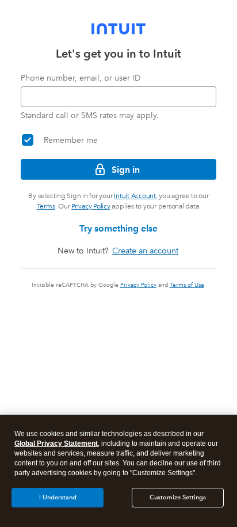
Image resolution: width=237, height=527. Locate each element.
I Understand (58, 497)
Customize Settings (178, 497)
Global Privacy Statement (56, 443)
